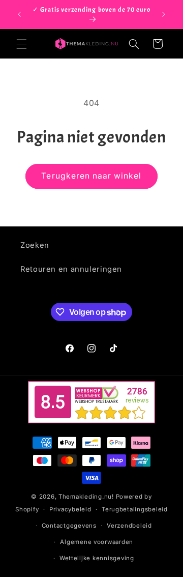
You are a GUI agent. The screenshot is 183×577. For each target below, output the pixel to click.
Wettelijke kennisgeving (96, 558)
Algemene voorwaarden (96, 541)
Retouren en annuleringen (71, 269)
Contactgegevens (69, 525)
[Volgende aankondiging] (163, 14)
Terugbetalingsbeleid (135, 509)
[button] (21, 43)
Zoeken (34, 245)
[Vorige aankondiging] (19, 14)
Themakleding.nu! (86, 496)
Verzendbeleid (129, 525)
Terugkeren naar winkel (91, 176)
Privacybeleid (70, 509)
